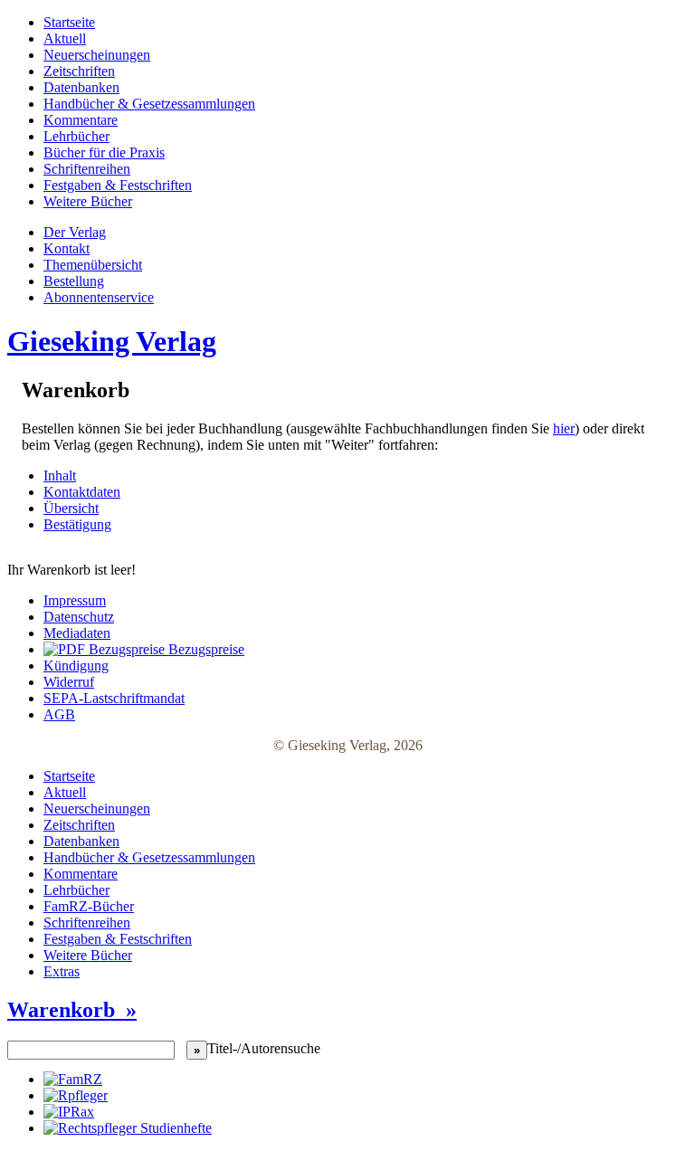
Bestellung (73, 281)
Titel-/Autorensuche (263, 1048)
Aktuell (64, 38)
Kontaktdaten (81, 491)
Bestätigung (77, 524)
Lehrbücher (76, 136)
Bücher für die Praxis (104, 152)
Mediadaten (76, 633)
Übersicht (71, 508)
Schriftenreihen (86, 168)
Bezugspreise (204, 649)
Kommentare (80, 120)
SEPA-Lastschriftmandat (114, 698)
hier (564, 428)
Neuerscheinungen (96, 54)
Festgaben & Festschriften (117, 185)
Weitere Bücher (87, 201)
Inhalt (59, 475)
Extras (61, 971)
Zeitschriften (79, 71)
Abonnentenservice (98, 297)
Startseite (69, 22)
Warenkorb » (72, 1010)
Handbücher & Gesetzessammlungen (149, 103)
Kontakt (66, 248)
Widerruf (68, 682)
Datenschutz (78, 616)
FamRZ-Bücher (88, 906)
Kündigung (76, 665)
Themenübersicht (92, 264)
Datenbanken (81, 87)
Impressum (74, 600)
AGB (59, 714)
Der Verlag (74, 232)
